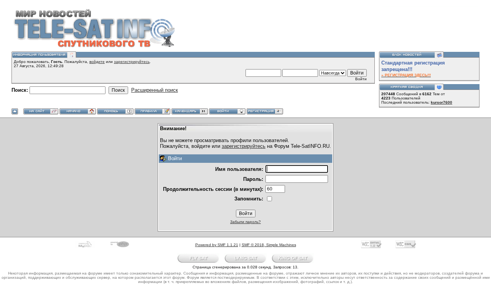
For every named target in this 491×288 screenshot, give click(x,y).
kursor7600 (441, 102)
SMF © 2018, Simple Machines (269, 245)
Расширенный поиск (154, 90)
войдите (97, 62)
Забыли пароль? (245, 222)
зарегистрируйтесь (132, 62)
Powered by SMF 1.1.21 (216, 245)
